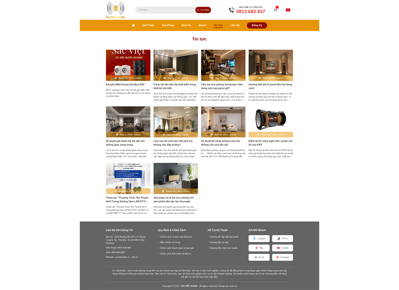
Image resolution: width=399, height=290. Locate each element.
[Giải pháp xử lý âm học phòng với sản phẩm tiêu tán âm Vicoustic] (176, 178)
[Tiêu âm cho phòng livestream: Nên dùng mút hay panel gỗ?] (223, 65)
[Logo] (115, 10)
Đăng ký (257, 25)
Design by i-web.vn (227, 286)
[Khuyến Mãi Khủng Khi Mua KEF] (128, 65)
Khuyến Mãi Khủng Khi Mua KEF (125, 84)
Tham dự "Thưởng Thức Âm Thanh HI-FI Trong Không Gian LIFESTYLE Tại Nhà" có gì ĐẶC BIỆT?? (127, 201)
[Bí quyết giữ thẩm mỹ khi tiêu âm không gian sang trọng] (128, 122)
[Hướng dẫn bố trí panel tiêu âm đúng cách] (271, 65)
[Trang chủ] (133, 25)
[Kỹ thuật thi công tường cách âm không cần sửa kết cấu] (223, 122)
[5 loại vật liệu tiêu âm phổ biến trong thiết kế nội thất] (176, 65)
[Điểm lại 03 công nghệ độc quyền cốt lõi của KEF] (271, 122)
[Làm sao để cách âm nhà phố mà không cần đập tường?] (176, 122)
